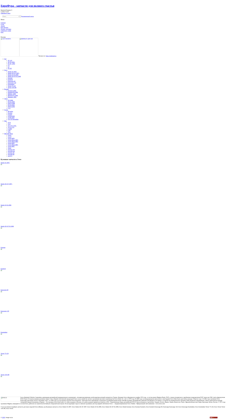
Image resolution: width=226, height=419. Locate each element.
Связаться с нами (6, 30)
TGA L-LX (11, 127)
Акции (3, 26)
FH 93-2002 (11, 105)
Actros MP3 (11, 138)
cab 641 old (11, 153)
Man (5, 121)
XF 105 (10, 60)
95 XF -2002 (11, 63)
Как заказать (4, 27)
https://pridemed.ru (51, 56)
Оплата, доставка (6, 29)
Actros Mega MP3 (13, 140)
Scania (6, 110)
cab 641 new (11, 149)
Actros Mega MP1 (13, 145)
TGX (9, 122)
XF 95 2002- (11, 62)
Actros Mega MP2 (13, 141)
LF (8, 67)
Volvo (6, 98)
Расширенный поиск (27, 16)
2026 (3, 417)
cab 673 (10, 156)
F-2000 (10, 129)
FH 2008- (10, 100)
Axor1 (9, 135)
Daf (5, 59)
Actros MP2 (11, 143)
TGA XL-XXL (12, 125)
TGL (9, 132)
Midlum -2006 (12, 94)
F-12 (9, 108)
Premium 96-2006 (13, 92)
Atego (9, 148)
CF (9, 65)
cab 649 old (11, 154)
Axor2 (9, 137)
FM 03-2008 (11, 103)
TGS (9, 124)
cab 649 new (11, 151)
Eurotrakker (11, 84)
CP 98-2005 (11, 118)
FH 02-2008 (11, 102)
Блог (2, 32)
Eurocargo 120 (12, 83)
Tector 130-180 (12, 87)
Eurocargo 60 (11, 81)
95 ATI (10, 68)
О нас (2, 24)
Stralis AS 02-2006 (13, 75)
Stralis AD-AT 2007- (13, 73)
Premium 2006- (12, 91)
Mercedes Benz (8, 133)
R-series (10, 113)
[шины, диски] (29, 56)
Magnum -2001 (12, 97)
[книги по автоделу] (10, 56)
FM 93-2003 (11, 106)
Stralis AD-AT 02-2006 (14, 76)
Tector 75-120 (12, 86)
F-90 (9, 130)
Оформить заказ (5, 13)
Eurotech (10, 79)
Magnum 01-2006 (13, 95)
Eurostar (10, 78)
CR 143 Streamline (13, 119)
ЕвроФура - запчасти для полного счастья (27, 5)
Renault (6, 89)
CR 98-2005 (11, 116)
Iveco (5, 70)
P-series (10, 114)
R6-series (10, 111)
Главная (3, 22)
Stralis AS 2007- (12, 71)
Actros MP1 (11, 146)
